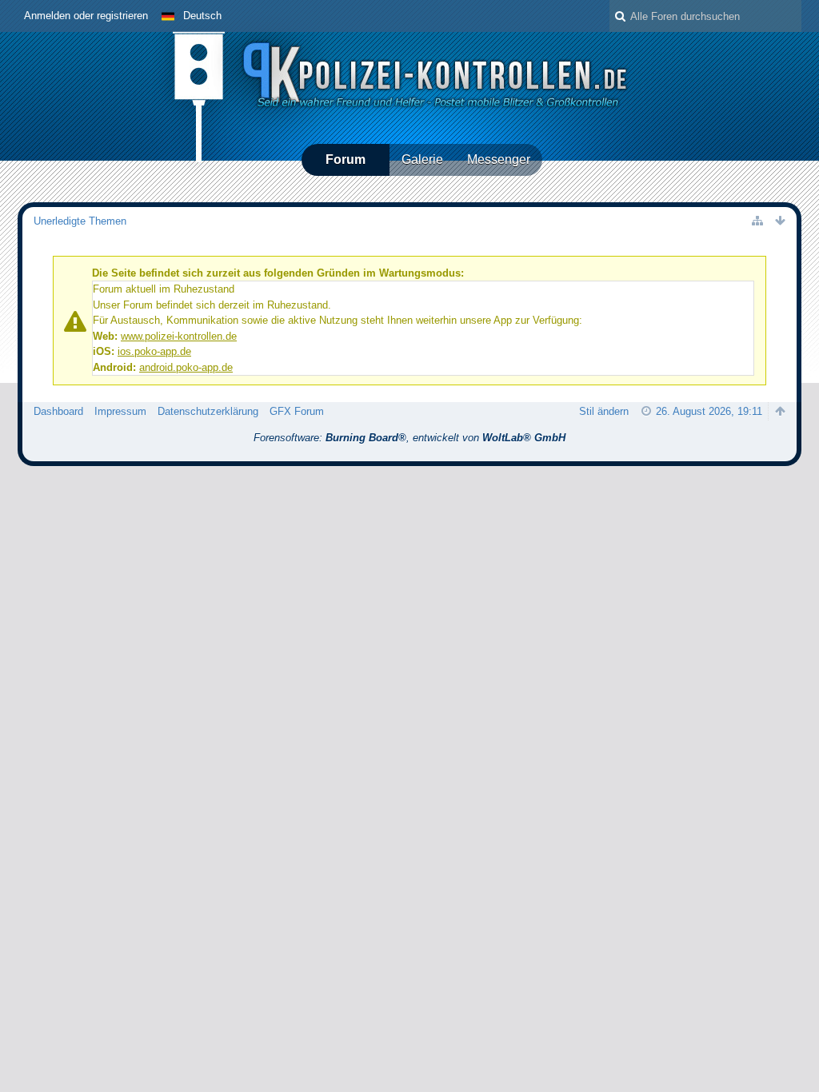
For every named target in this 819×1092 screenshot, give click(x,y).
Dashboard (58, 411)
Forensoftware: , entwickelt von (409, 438)
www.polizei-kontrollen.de (179, 336)
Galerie (422, 159)
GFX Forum (297, 411)
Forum (346, 159)
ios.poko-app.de (154, 351)
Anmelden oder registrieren (86, 16)
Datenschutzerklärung (208, 411)
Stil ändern (604, 411)
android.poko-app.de (186, 367)
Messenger (498, 159)
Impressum (120, 411)
